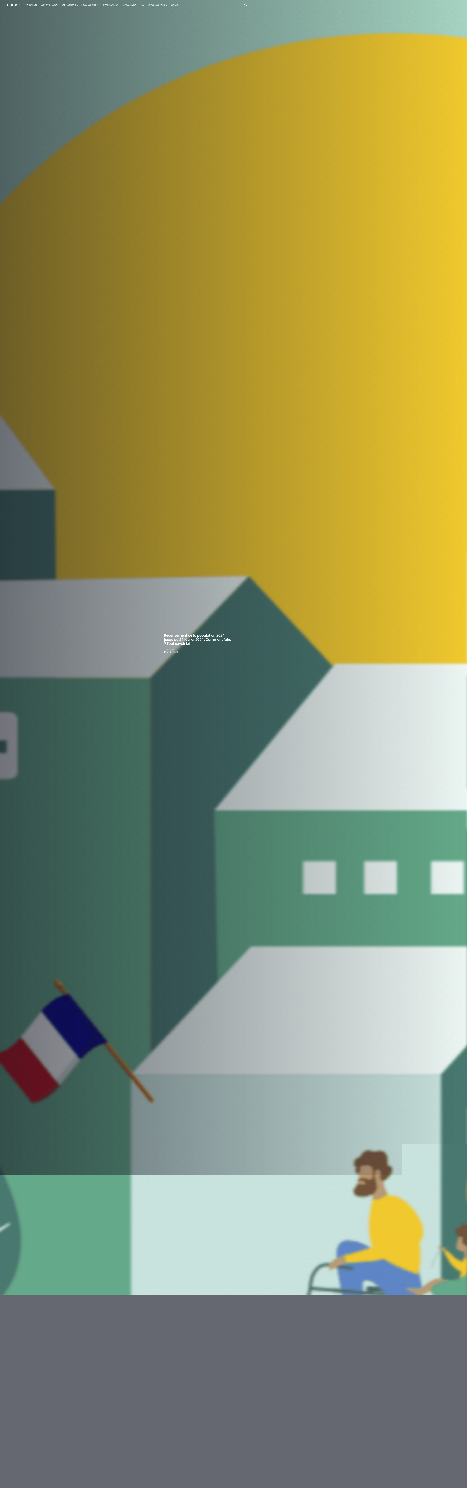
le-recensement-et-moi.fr (233, 1429)
